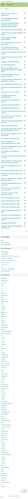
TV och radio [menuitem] (4, 264)
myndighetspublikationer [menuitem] (6, 403)
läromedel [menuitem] (3, 393)
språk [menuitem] (2, 441)
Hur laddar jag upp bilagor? (13, 65)
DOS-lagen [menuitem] (3, 282)
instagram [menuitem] (3, 359)
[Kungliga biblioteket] (1, 9)
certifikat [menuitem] (3, 308)
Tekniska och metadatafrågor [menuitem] (8, 269)
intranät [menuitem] (3, 369)
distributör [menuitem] (3, 316)
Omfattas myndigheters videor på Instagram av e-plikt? (13, 75)
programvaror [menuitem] (4, 418)
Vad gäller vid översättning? (13, 223)
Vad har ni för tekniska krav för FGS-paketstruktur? (13, 43)
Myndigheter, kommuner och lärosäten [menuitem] (10, 256)
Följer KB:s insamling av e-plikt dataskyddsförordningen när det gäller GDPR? (13, 69)
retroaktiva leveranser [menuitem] (6, 424)
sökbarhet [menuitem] (3, 446)
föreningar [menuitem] (3, 348)
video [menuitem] (2, 469)
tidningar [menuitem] (3, 448)
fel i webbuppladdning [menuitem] (6, 331)
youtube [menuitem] (3, 486)
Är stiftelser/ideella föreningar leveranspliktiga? (13, 19)
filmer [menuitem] (2, 340)
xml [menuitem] (2, 484)
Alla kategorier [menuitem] (5, 252)
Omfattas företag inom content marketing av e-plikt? (13, 193)
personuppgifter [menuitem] (4, 414)
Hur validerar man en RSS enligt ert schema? (13, 100)
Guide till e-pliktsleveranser (8, 1)
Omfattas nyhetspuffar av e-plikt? (13, 201)
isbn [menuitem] (2, 371)
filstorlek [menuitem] (3, 342)
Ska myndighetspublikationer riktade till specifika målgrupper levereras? (13, 129)
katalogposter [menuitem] (4, 376)
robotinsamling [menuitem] (4, 431)
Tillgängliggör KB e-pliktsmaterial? (13, 108)
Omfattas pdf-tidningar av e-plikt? (13, 204)
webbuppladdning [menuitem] (5, 482)
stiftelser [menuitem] (3, 444)
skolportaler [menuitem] (4, 435)
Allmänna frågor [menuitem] (4, 254)
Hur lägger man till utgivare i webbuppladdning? (13, 96)
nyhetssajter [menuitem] (4, 410)
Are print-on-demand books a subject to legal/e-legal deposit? (13, 179)
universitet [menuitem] (3, 458)
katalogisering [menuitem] (4, 373)
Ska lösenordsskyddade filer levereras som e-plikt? (13, 184)
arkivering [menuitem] (3, 299)
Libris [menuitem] (2, 284)
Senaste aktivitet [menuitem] (5, 242)
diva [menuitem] (2, 318)
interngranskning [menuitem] (5, 365)
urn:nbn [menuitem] (2, 460)
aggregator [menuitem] (3, 293)
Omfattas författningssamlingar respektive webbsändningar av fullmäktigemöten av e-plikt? (13, 24)
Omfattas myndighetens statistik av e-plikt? (13, 211)
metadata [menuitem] (3, 397)
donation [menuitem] (3, 320)
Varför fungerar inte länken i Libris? (13, 207)
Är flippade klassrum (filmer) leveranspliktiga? (13, 38)
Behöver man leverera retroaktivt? (13, 92)
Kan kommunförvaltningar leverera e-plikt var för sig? (13, 156)
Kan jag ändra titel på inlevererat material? (13, 152)
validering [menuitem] (3, 463)
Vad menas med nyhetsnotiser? (13, 125)
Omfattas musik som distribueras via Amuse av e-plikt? (13, 188)
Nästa (26, 231)
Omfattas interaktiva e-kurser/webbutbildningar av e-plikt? (13, 142)
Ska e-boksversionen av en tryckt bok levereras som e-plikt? (13, 116)
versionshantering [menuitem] (5, 467)
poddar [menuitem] (2, 416)
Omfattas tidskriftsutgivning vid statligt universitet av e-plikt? (13, 147)
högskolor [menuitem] (3, 352)
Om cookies (24, 491)
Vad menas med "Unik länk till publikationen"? (13, 14)
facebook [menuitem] (3, 329)
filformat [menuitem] (3, 337)
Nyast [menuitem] (2, 240)
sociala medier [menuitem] (4, 437)
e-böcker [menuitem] (3, 322)
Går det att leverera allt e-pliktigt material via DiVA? (13, 112)
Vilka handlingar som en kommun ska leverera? (13, 219)
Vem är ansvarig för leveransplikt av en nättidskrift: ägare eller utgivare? (13, 161)
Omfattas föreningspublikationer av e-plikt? (13, 166)
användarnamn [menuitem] (4, 295)
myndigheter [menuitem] (4, 401)
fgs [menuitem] (2, 335)
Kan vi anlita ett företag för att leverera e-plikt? (13, 57)
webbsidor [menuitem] (3, 477)
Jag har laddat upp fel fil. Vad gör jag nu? (13, 170)
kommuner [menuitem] (3, 378)
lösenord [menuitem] (3, 395)
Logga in (25, 490)
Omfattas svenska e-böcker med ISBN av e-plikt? (13, 33)
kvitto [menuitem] (2, 380)
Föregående (2, 231)
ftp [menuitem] (1, 346)
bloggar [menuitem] (3, 305)
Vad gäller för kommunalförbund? (13, 61)
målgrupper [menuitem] (3, 405)
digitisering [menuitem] (3, 314)
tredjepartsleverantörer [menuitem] (6, 454)
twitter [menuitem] (2, 456)
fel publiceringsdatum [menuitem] (6, 333)
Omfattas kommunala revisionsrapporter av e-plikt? (13, 121)
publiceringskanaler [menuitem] (5, 420)
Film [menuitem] (2, 266)
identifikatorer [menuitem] (4, 354)
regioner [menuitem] (3, 422)
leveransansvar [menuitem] (4, 384)
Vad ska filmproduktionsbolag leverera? (13, 84)
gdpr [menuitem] (2, 350)
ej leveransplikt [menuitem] (4, 327)
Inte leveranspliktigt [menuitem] (5, 271)
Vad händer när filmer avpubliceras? (13, 105)
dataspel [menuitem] (3, 310)
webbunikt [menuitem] (3, 480)
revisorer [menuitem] (3, 429)
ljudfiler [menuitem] (2, 390)
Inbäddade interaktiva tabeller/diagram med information (13, 226)
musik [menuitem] (2, 399)
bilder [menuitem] (2, 303)
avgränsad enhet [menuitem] (5, 301)
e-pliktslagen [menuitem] (4, 325)
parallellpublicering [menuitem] (5, 412)
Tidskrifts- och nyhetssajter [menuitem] (7, 260)
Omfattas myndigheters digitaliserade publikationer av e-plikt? (13, 80)
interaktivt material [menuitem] (5, 363)
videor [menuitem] (2, 471)
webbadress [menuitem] (4, 475)
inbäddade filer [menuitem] (4, 357)
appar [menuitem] (2, 297)
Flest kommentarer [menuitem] (6, 244)
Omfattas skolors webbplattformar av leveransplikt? (13, 134)
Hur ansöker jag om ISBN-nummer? (13, 138)
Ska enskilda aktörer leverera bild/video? (13, 29)
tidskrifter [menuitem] (3, 450)
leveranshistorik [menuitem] (4, 386)
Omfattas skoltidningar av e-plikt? (13, 197)
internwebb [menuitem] (3, 367)
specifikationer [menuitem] (4, 439)
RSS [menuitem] (2, 286)
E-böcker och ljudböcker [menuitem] (7, 258)
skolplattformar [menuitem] (4, 433)
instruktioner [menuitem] (4, 361)
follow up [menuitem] (3, 344)
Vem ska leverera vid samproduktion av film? (13, 88)
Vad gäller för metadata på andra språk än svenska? (13, 174)
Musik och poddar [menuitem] (5, 262)
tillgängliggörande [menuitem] (5, 452)
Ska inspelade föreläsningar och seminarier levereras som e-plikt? (13, 48)
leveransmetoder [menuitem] (5, 388)
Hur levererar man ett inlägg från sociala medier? (13, 53)
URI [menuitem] (2, 289)
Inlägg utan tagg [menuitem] (5, 280)
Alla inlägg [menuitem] (3, 278)
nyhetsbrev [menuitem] (3, 407)
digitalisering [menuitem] (4, 312)
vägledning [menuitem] (3, 473)
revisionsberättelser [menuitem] (5, 427)
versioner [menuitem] (3, 465)
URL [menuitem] (2, 291)
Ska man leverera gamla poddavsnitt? (13, 215)
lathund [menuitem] (2, 382)
